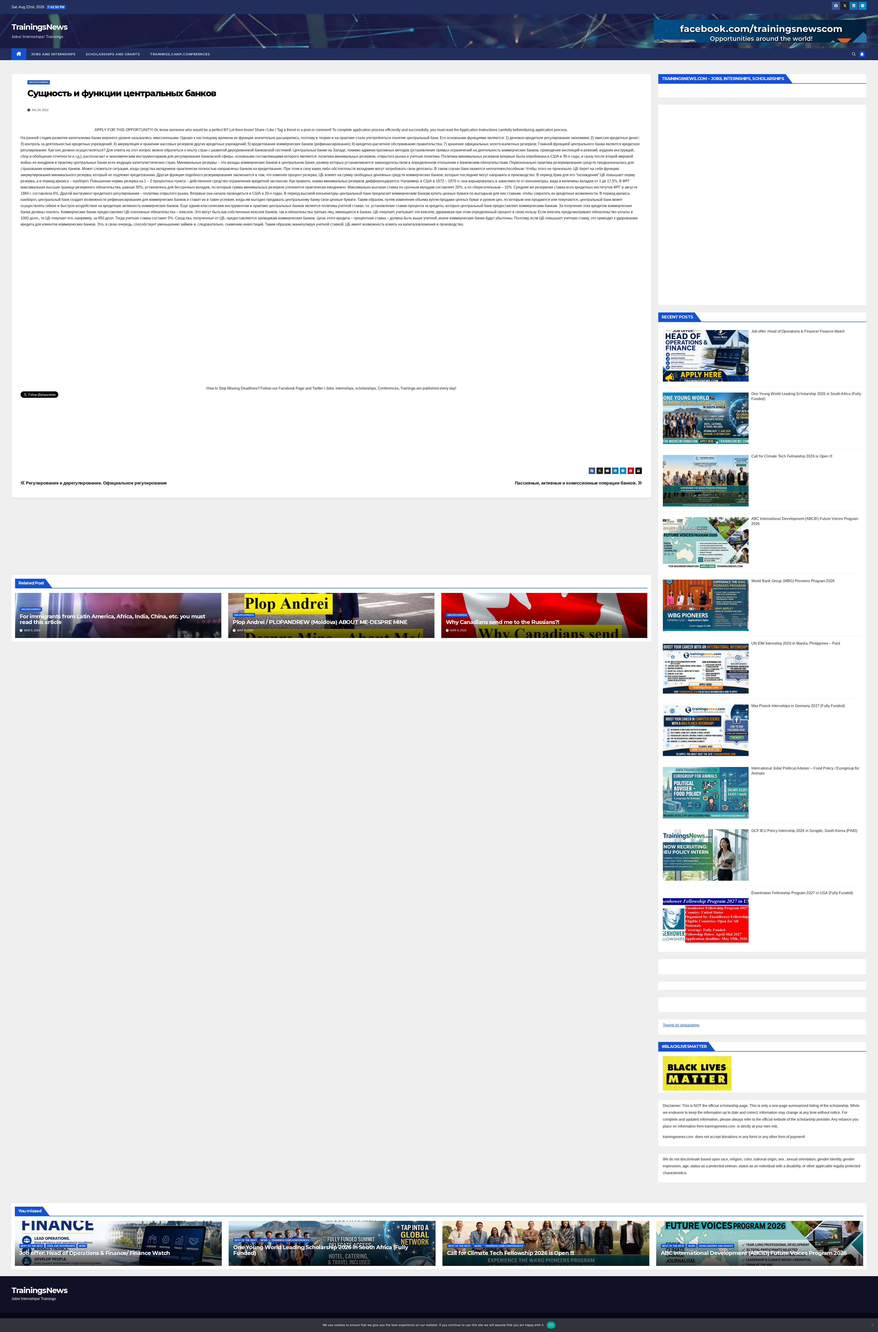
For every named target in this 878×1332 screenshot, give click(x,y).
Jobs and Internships (53, 54)
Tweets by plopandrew (681, 1025)
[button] (854, 54)
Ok (551, 1325)
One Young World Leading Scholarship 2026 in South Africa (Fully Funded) (320, 1250)
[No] (872, 1325)
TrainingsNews (39, 27)
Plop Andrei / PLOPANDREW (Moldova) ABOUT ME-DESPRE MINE (320, 622)
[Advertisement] (158, 306)
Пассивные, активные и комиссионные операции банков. (576, 483)
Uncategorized (38, 82)
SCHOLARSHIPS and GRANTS (113, 54)
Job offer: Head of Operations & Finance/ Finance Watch (94, 1253)
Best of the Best (32, 1246)
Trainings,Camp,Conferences (180, 54)
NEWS (82, 1246)
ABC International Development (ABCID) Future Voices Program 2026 (753, 1253)
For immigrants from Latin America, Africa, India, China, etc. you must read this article (112, 619)
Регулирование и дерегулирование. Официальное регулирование (96, 483)
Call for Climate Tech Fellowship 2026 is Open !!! (510, 1253)
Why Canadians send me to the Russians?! (502, 622)
